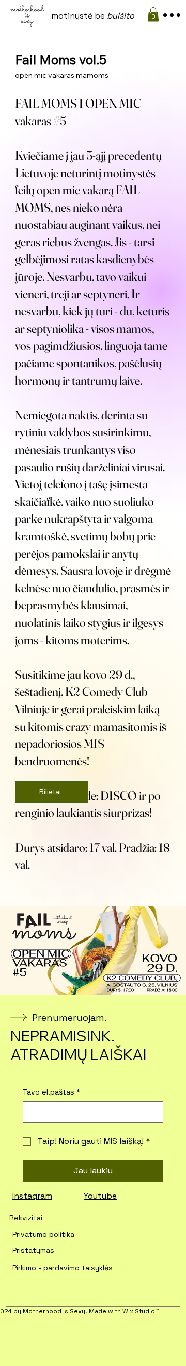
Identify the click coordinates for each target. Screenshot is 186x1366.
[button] (153, 14)
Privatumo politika (43, 1234)
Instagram (32, 1195)
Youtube (100, 1195)
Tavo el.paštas (51, 1092)
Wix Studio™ (140, 1311)
